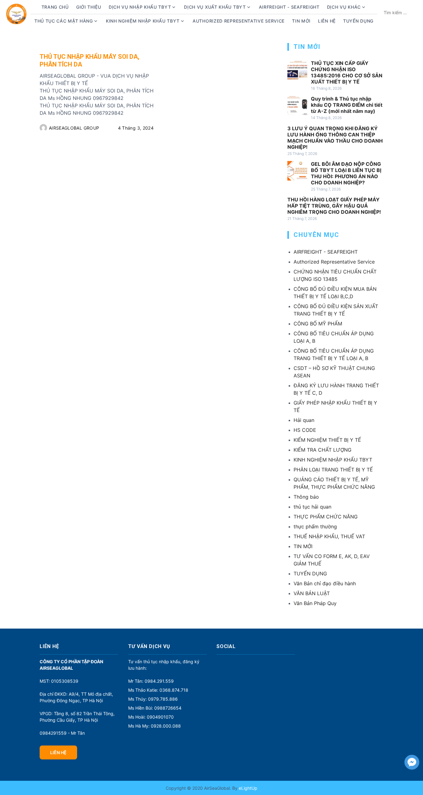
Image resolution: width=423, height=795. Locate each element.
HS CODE (305, 430)
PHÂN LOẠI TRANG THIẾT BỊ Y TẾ (333, 469)
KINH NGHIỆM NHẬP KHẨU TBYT (333, 460)
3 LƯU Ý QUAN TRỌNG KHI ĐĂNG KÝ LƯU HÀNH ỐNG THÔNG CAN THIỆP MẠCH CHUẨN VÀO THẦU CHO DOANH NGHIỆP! (335, 137)
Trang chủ (55, 7)
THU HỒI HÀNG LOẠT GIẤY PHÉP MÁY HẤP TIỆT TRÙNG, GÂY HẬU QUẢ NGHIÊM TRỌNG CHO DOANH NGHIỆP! (334, 205)
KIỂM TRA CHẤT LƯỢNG (322, 450)
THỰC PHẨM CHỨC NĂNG (326, 517)
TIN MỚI (303, 546)
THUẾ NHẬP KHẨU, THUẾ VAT (329, 536)
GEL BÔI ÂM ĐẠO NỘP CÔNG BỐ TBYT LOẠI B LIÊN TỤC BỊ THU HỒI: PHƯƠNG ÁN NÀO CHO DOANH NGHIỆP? (346, 173)
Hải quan (304, 420)
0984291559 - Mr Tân (62, 733)
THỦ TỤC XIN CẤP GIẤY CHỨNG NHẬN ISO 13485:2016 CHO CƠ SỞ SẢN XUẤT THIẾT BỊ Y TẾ (346, 72)
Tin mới (301, 21)
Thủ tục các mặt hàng (63, 21)
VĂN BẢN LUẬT (312, 593)
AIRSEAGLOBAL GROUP (74, 128)
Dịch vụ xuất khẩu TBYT (215, 7)
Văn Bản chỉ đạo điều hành (325, 583)
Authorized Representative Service (239, 21)
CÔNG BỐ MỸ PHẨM (318, 323)
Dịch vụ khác (344, 7)
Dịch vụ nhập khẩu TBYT (140, 7)
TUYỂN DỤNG (358, 21)
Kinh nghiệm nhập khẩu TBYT (143, 21)
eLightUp (247, 788)
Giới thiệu (88, 7)
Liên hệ (327, 21)
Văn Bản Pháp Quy (315, 603)
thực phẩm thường (315, 526)
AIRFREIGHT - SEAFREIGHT (289, 7)
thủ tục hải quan (312, 507)
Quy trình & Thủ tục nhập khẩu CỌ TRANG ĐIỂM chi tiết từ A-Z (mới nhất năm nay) (346, 105)
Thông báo (306, 497)
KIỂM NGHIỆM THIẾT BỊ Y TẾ (327, 440)
